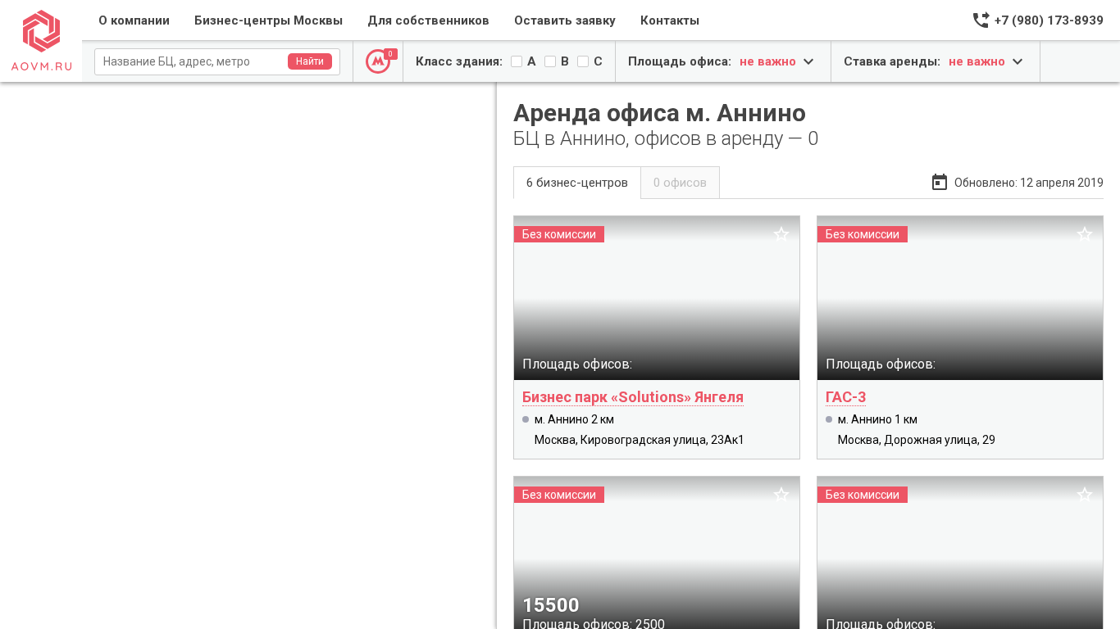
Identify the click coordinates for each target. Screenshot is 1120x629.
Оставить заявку (565, 20)
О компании (134, 20)
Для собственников (428, 20)
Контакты (669, 20)
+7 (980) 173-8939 (1049, 20)
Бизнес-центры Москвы (268, 20)
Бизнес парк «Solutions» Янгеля (633, 396)
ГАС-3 (846, 396)
